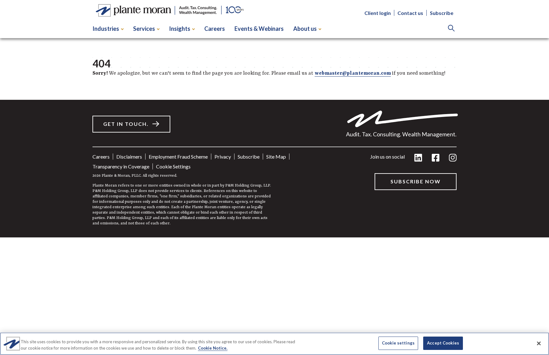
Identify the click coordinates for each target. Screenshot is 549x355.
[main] (274, 118)
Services (144, 28)
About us (305, 28)
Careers (214, 28)
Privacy (222, 157)
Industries (105, 28)
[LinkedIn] (418, 158)
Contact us (410, 13)
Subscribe (441, 13)
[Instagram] (453, 158)
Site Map (276, 157)
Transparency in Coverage (120, 166)
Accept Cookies (443, 342)
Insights (179, 28)
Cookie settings (173, 166)
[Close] (539, 343)
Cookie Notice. (212, 348)
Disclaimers (129, 157)
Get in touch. (126, 124)
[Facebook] (435, 158)
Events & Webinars (259, 28)
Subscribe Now (415, 181)
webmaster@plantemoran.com (353, 73)
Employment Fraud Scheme (178, 157)
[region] (274, 343)
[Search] (451, 29)
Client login (377, 13)
